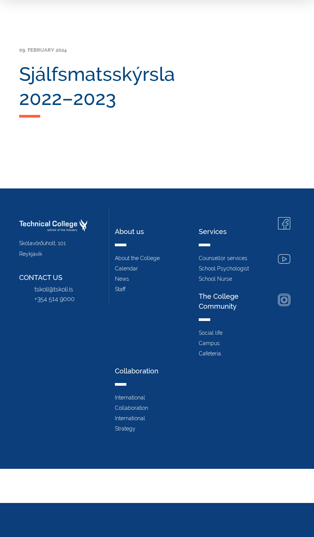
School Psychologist (224, 268)
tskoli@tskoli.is (53, 289)
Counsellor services (223, 258)
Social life (210, 333)
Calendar (126, 268)
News (122, 279)
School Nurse (215, 279)
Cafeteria (210, 353)
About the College (137, 258)
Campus (209, 343)
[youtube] (284, 260)
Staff (120, 289)
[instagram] (284, 300)
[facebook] (284, 224)
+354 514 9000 (54, 299)
